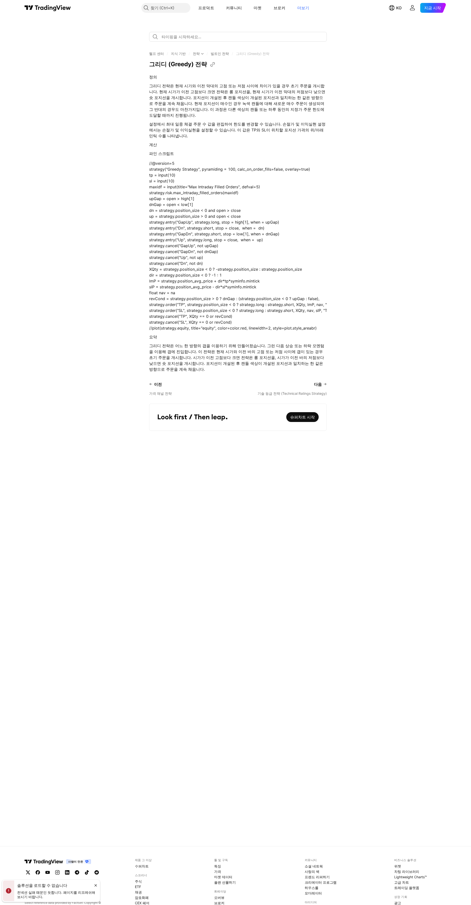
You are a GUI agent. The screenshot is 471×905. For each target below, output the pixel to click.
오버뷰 (219, 897)
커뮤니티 (234, 7)
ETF (138, 887)
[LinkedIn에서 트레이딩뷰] (67, 872)
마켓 (258, 7)
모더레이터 (313, 893)
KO (399, 7)
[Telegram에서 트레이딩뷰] (77, 872)
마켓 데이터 (223, 877)
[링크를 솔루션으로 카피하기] (212, 64)
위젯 (397, 866)
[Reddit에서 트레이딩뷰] (96, 872)
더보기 (303, 7)
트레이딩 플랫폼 (406, 888)
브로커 (280, 7)
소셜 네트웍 (314, 866)
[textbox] (240, 37)
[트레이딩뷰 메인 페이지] (48, 7)
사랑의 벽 (312, 871)
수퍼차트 (142, 866)
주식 (138, 881)
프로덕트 (206, 7)
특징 (217, 866)
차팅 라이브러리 (406, 871)
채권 (138, 892)
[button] (218, 8)
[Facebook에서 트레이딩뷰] (37, 872)
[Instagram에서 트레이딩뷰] (57, 872)
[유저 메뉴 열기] (412, 8)
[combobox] (238, 37)
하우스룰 (311, 888)
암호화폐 (142, 897)
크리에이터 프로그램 (321, 882)
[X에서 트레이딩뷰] (28, 872)
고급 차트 (401, 882)
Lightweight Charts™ (410, 877)
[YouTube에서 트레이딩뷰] (47, 872)
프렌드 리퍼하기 (317, 877)
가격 (217, 871)
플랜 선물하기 (225, 882)
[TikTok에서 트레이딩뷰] (86, 872)
